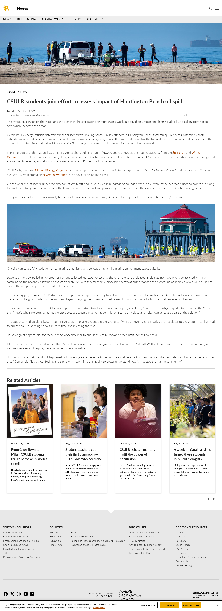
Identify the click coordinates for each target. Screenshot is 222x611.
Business (75, 532)
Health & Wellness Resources (19, 549)
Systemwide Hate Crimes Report (147, 549)
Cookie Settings (148, 605)
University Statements (87, 19)
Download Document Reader (192, 557)
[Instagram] (20, 594)
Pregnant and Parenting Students (21, 557)
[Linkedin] (33, 594)
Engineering (56, 536)
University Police (12, 532)
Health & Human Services (85, 536)
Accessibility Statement (142, 536)
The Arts (54, 532)
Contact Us (182, 561)
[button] (208, 499)
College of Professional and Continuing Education (98, 540)
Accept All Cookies (191, 605)
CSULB (11, 91)
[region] (111, 605)
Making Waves (53, 19)
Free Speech (182, 536)
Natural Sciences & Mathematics (88, 545)
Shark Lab (178, 152)
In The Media (26, 19)
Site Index (181, 553)
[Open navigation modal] (215, 8)
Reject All (169, 605)
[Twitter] (13, 594)
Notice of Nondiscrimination (144, 532)
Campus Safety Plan (140, 553)
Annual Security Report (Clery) (145, 545)
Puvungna (181, 540)
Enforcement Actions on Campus (21, 540)
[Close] (217, 605)
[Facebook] (6, 594)
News (22, 8)
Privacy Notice (99, 607)
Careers (180, 532)
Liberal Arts (56, 545)
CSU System (182, 549)
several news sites (55, 175)
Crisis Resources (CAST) (16, 545)
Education (55, 540)
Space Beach (183, 545)
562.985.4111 (198, 597)
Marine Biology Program (51, 170)
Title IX (7, 553)
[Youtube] (26, 594)
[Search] (209, 8)
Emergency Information (16, 536)
